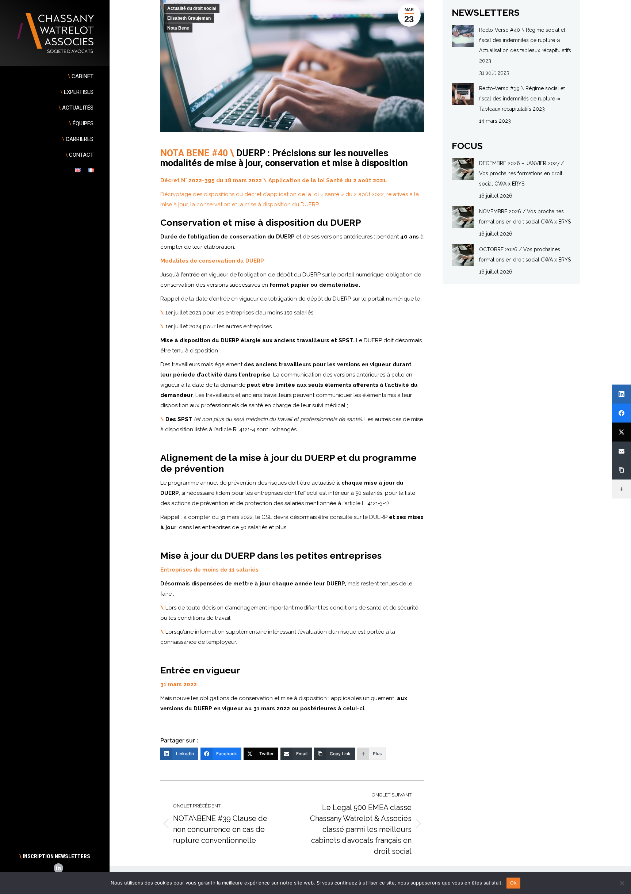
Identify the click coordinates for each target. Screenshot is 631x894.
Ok (513, 883)
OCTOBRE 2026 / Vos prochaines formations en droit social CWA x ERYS (525, 255)
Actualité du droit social (191, 8)
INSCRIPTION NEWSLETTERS (54, 856)
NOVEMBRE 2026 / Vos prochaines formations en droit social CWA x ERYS (525, 217)
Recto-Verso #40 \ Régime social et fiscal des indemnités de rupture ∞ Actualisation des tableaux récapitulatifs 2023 (525, 45)
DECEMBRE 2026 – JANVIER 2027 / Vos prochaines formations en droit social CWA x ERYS (521, 173)
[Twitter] (621, 432)
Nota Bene (178, 28)
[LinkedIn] (621, 394)
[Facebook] (621, 413)
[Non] (622, 883)
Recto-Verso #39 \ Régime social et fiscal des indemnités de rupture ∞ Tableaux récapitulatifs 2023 (522, 98)
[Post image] (463, 36)
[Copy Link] (621, 470)
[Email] (621, 451)
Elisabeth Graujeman (189, 18)
